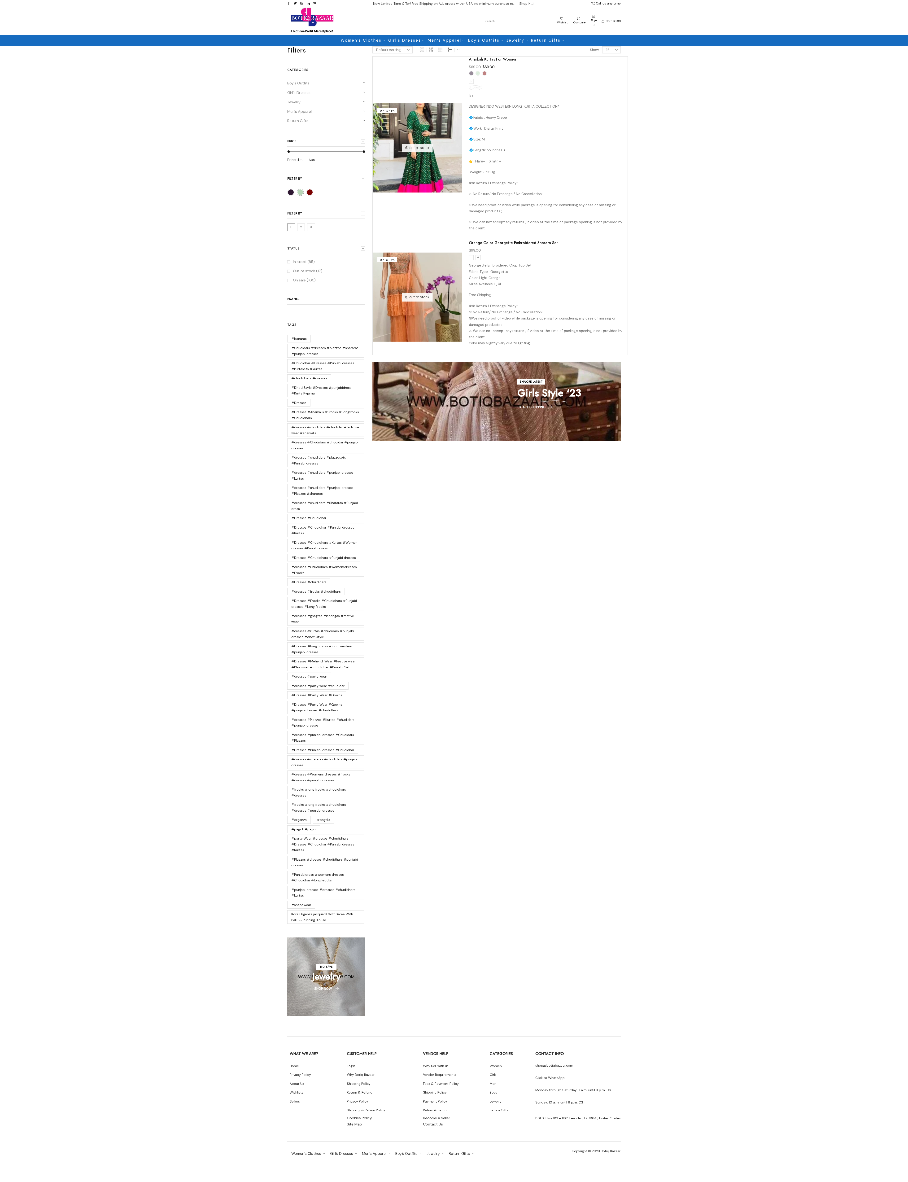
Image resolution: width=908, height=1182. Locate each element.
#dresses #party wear (309, 676)
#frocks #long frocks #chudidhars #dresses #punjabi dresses (318, 807)
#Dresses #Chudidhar (308, 518)
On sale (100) (304, 280)
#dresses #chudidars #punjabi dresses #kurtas (322, 475)
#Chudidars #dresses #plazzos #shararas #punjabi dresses (324, 351)
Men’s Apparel (444, 40)
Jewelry (515, 40)
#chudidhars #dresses (309, 378)
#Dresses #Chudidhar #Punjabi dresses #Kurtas (322, 530)
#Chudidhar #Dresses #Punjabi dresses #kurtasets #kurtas (322, 366)
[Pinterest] (314, 3)
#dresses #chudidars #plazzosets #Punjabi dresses (318, 460)
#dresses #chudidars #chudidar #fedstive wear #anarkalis (325, 430)
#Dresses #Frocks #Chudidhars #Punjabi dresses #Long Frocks (324, 604)
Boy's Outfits (298, 83)
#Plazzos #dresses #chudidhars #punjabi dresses (324, 862)
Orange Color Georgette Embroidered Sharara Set (513, 242)
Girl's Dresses (298, 92)
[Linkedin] (308, 3)
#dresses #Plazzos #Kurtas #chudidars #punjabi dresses (322, 723)
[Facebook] (288, 3)
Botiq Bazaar (610, 1151)
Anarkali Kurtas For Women (492, 59)
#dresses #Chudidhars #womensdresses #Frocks (324, 570)
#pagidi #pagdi (303, 829)
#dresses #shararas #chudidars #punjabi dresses (324, 762)
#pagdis (323, 820)
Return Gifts (546, 40)
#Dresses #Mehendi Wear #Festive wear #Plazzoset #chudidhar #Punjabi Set (323, 664)
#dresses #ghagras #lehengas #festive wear (322, 619)
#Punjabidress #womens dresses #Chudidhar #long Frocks (317, 877)
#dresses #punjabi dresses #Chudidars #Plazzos (322, 738)
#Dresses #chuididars (308, 582)
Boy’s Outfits (484, 40)
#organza (299, 820)
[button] (374, 3)
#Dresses (298, 403)
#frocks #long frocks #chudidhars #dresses (318, 792)
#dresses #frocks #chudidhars (316, 591)
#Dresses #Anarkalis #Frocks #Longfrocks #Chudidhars (325, 415)
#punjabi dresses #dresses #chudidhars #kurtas (323, 893)
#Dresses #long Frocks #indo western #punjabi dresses (321, 649)
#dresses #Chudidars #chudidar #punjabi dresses (324, 445)
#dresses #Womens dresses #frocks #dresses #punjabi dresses (320, 777)
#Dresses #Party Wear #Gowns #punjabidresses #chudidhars (316, 707)
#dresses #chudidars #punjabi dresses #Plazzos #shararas (322, 491)
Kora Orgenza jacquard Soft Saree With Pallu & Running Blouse (322, 917)
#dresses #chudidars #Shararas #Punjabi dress (324, 506)
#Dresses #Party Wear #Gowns (316, 695)
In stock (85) (304, 261)
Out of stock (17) (307, 270)
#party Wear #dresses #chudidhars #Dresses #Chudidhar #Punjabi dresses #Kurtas (322, 844)
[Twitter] (295, 3)
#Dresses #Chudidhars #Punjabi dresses (323, 558)
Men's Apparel (299, 111)
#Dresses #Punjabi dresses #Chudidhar (322, 750)
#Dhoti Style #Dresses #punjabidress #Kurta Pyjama (321, 390)
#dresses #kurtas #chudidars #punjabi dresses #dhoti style (322, 634)
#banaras (299, 339)
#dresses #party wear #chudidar (318, 686)
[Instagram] (301, 3)
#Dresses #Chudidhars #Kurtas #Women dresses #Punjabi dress (324, 545)
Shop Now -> (527, 3)
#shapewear (301, 905)
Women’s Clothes (361, 40)
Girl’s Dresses (404, 40)
